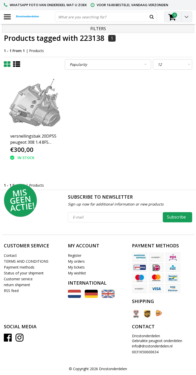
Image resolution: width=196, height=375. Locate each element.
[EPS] (172, 257)
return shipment (17, 284)
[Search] (151, 16)
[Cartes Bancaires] (156, 257)
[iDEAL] (156, 267)
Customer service (18, 278)
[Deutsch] (91, 296)
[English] (108, 296)
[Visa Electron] (172, 288)
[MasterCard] (156, 278)
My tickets (76, 267)
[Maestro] (139, 278)
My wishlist (77, 273)
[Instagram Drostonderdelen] (19, 339)
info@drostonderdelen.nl (152, 346)
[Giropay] (139, 267)
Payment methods (19, 267)
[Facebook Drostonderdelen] (8, 339)
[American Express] (139, 257)
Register (74, 255)
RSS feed (11, 290)
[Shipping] (136, 313)
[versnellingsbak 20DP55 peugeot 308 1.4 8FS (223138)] (35, 103)
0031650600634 (145, 351)
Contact (10, 255)
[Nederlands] (74, 296)
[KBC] (172, 267)
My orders (76, 261)
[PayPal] (139, 288)
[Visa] (156, 288)
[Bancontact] (172, 278)
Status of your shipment (24, 273)
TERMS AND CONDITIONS (26, 261)
